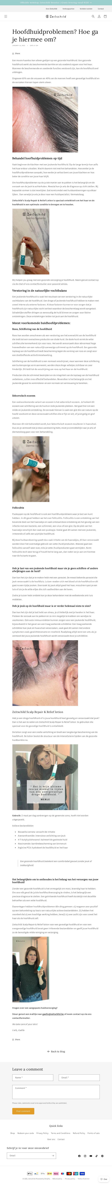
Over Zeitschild (51, 9)
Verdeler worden (86, 9)
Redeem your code (25, 1133)
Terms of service (83, 1179)
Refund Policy (79, 1133)
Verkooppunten (68, 9)
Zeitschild (32, 1179)
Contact (101, 9)
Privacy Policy (42, 1133)
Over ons (51, 1139)
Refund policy (57, 1179)
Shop (12, 1133)
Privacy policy (70, 1179)
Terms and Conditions (60, 1133)
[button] (6, 16)
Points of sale (94, 1133)
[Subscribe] (53, 1155)
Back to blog (58, 1051)
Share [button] (17, 53)
